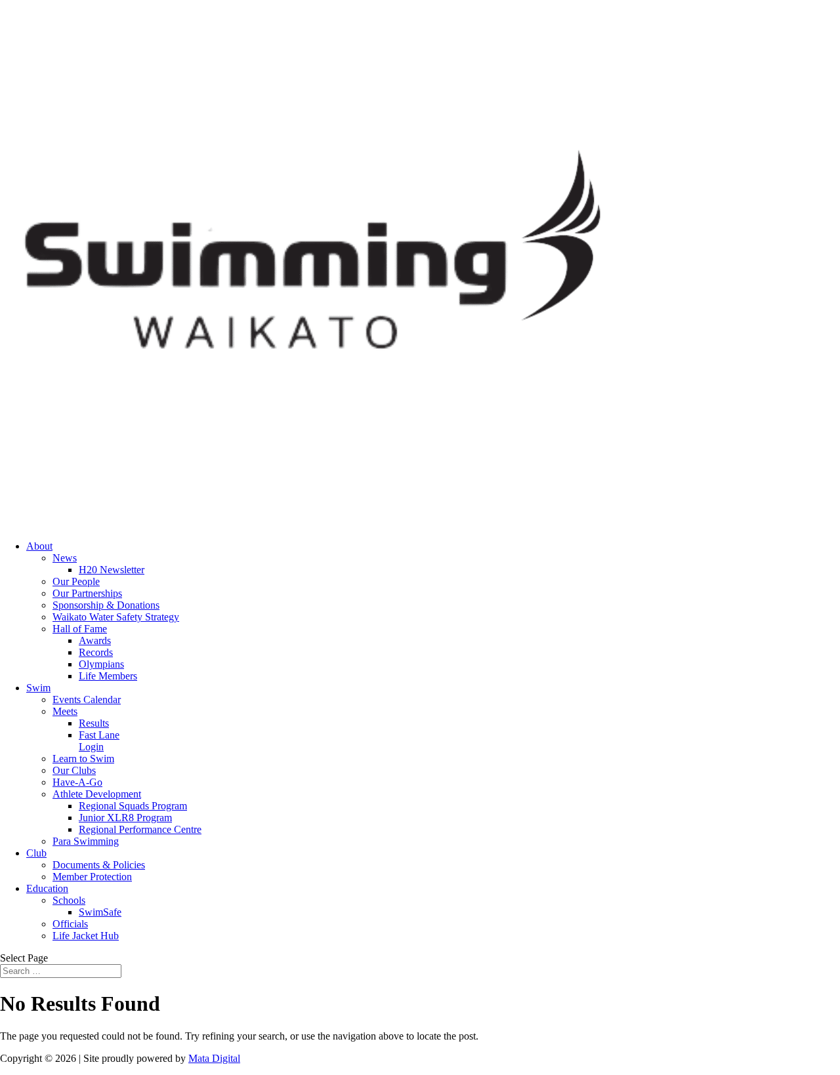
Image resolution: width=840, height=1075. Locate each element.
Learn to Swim (83, 758)
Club (36, 853)
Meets (64, 711)
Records (96, 652)
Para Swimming (85, 841)
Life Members (108, 675)
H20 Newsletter (111, 569)
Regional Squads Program (133, 805)
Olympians (101, 664)
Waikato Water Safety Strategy (115, 616)
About (39, 546)
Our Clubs (74, 770)
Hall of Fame (79, 628)
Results (94, 723)
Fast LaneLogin (99, 740)
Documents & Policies (98, 864)
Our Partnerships (87, 593)
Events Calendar (86, 699)
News (64, 557)
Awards (95, 640)
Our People (76, 581)
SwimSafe (100, 912)
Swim (38, 687)
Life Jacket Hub (85, 935)
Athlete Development (96, 794)
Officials (70, 923)
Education (47, 888)
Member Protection (92, 876)
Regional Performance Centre (140, 829)
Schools (68, 900)
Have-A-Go (77, 782)
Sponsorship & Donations (105, 605)
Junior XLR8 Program (125, 817)
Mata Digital (214, 1058)
